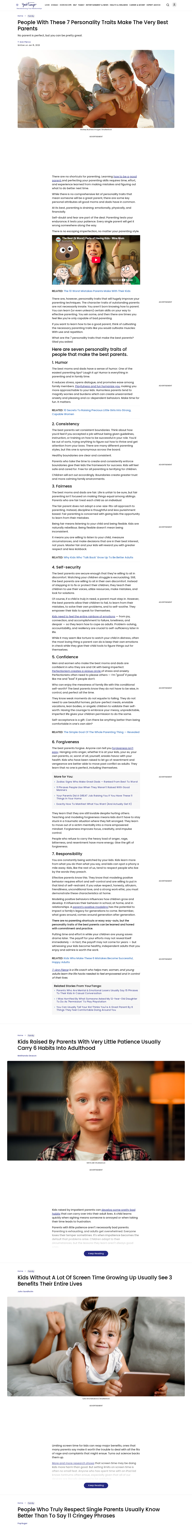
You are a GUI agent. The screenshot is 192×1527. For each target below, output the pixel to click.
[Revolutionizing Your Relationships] (29, 4)
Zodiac (54, 5)
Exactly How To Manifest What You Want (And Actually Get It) (94, 804)
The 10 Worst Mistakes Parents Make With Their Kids (97, 291)
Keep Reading (96, 1253)
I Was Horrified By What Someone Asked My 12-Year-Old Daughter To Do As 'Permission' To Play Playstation (97, 1000)
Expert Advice (153, 5)
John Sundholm (25, 1291)
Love (47, 5)
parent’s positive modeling (91, 907)
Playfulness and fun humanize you (97, 386)
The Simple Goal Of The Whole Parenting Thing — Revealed (101, 732)
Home (20, 16)
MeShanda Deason (27, 1055)
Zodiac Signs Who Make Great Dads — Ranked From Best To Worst (97, 781)
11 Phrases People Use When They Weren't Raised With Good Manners (93, 789)
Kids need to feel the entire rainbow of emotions (83, 616)
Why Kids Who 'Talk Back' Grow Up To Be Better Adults (98, 557)
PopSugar (22, 1523)
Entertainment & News (97, 5)
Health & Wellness (119, 5)
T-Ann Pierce (24, 42)
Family (81, 5)
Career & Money (137, 5)
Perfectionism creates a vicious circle (76, 671)
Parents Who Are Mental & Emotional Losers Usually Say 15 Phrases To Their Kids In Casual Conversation (97, 992)
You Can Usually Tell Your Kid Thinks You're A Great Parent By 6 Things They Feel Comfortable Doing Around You (95, 1008)
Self (75, 5)
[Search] (167, 4)
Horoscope (65, 5)
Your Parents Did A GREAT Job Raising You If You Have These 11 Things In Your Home (94, 797)
